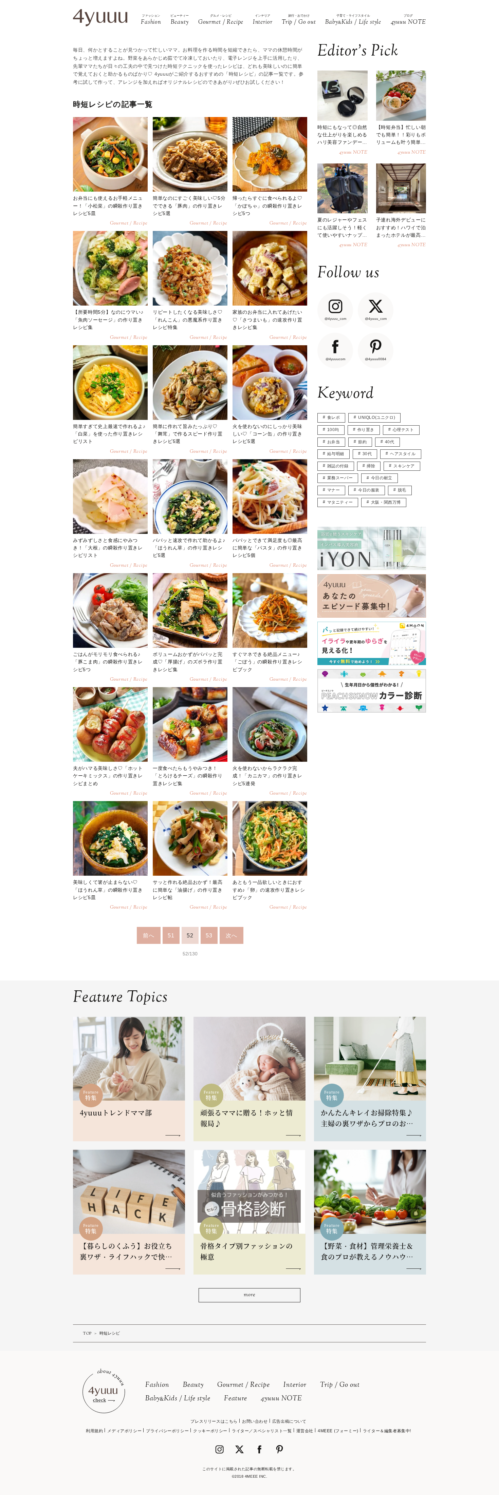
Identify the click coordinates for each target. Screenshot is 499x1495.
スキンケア (404, 466)
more (249, 1295)
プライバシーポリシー (167, 1431)
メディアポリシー (124, 1431)
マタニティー (340, 502)
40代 (389, 442)
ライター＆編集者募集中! (387, 1431)
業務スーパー (340, 477)
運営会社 (304, 1431)
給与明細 (335, 453)
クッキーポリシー (210, 1431)
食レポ (333, 417)
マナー (333, 490)
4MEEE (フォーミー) (338, 1431)
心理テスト (403, 429)
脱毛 (402, 490)
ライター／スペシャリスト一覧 (262, 1431)
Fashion (157, 1385)
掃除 (371, 466)
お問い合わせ (255, 1421)
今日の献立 (381, 477)
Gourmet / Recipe (243, 1385)
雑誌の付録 (338, 466)
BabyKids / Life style (177, 1399)
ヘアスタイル (403, 453)
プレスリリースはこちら (214, 1421)
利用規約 (94, 1431)
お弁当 (333, 442)
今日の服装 (369, 490)
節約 (362, 442)
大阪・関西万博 (386, 502)
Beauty (193, 1385)
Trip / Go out (340, 1385)
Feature (235, 1399)
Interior (295, 1385)
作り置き (365, 429)
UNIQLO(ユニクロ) (376, 417)
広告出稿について (289, 1421)
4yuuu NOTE (281, 1399)
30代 (367, 453)
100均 (333, 429)
